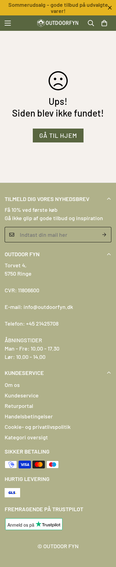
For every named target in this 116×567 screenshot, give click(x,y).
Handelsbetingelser (29, 416)
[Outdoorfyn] (58, 23)
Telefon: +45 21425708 (31, 323)
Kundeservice (22, 395)
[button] (104, 23)
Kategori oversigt (26, 437)
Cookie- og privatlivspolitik (38, 426)
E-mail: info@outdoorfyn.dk (39, 306)
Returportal (19, 405)
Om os (12, 384)
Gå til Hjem (58, 135)
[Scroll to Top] (105, 534)
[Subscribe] (104, 234)
